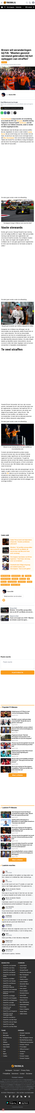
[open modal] (33, 2)
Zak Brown (22, 123)
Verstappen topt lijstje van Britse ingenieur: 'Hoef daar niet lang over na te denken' (21, 559)
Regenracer (9, 940)
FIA (8, 473)
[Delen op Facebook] (5, 113)
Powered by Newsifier (17, 1107)
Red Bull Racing (16, 575)
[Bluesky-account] (25, 1097)
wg (6, 871)
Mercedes (22, 578)
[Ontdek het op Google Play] (11, 1102)
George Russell (6, 119)
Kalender (19, 7)
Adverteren (14, 1073)
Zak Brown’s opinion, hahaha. (11, 953)
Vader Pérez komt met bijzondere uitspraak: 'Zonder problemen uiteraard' (21, 542)
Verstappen (10, 7)
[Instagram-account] (14, 1097)
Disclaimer (29, 1073)
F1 (4, 7)
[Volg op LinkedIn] (3, 600)
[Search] (27, 3)
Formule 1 (4, 62)
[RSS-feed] (21, 1097)
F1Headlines (6, 1073)
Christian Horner (5, 578)
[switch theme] (30, 2)
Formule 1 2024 (5, 584)
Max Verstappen (8, 138)
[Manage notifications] (3, 1109)
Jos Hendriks (10, 907)
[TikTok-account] (17, 1097)
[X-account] (6, 1097)
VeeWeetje (9, 916)
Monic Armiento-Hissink (13, 889)
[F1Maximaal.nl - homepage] (10, 2)
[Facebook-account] (10, 1097)
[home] (2, 7)
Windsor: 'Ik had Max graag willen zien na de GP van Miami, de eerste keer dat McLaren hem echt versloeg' (21, 550)
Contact (22, 1073)
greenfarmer (9, 949)
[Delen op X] (8, 113)
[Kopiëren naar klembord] (15, 113)
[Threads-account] (29, 1097)
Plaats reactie (17, 672)
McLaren (19, 121)
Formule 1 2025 (15, 584)
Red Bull (29, 581)
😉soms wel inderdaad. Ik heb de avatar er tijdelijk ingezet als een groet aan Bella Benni (17, 921)
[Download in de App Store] (23, 1102)
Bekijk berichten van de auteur (13, 596)
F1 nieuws (28, 575)
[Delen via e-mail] (11, 113)
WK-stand (28, 7)
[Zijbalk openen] (2, 3)
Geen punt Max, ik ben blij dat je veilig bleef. (15, 937)
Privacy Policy (25, 1070)
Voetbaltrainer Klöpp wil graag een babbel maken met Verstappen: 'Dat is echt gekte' (20, 566)
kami (7, 933)
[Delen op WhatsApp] (2, 113)
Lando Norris (21, 581)
